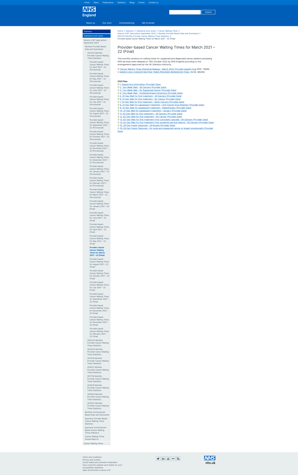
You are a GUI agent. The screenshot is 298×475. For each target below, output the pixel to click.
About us (90, 23)
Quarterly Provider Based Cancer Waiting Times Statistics (96, 421)
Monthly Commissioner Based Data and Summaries (97, 413)
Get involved (148, 23)
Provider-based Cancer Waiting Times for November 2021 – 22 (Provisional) (99, 147)
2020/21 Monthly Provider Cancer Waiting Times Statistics (98, 406)
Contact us (153, 2)
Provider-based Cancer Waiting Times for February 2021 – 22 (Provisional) (99, 182)
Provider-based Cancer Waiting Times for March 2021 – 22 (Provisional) (99, 193)
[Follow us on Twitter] (158, 460)
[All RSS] (178, 460)
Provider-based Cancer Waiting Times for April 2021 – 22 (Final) (99, 228)
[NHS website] (209, 463)
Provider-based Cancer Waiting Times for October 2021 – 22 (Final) (99, 274)
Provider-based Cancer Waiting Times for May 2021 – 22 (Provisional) (99, 77)
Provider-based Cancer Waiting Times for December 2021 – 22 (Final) (99, 309)
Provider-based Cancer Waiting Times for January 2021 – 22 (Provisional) (99, 170)
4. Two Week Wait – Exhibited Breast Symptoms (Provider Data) (151, 93)
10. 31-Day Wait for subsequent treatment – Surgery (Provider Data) (153, 110)
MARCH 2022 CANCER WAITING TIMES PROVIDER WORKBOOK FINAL (155, 72)
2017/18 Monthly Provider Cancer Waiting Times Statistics (98, 379)
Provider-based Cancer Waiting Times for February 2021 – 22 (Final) (99, 332)
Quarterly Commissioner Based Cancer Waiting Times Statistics (95, 430)
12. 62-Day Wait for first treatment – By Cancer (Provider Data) (151, 116)
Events (142, 2)
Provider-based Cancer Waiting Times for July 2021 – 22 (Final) (99, 286)
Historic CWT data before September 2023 (95, 41)
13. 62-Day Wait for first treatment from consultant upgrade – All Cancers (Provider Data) (164, 119)
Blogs (132, 2)
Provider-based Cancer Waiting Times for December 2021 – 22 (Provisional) (99, 159)
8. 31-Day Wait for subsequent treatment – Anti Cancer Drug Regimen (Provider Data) (162, 105)
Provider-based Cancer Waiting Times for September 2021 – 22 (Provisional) (99, 124)
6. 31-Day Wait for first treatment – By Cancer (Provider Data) (150, 99)
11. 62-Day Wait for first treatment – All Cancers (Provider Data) (151, 114)
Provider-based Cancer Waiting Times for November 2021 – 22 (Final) (99, 321)
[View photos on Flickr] (173, 460)
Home (87, 2)
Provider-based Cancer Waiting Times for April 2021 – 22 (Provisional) (99, 66)
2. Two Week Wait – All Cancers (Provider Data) (143, 87)
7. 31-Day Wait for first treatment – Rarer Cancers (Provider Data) (152, 102)
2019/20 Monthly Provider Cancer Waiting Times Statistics (98, 397)
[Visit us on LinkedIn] (163, 460)
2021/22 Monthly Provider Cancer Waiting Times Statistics (98, 55)
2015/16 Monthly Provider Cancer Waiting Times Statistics (98, 361)
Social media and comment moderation (100, 462)
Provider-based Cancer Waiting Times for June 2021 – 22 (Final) (99, 217)
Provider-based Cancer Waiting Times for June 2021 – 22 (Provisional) (99, 89)
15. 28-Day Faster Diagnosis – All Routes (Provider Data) (147, 125)
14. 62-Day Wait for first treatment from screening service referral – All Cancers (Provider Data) (167, 122)
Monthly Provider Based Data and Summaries (95, 47)
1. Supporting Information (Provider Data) (140, 84)
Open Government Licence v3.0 (96, 470)
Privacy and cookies (91, 460)
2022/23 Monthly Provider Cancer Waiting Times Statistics (98, 343)
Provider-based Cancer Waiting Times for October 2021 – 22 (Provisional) (99, 135)
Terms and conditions (92, 457)
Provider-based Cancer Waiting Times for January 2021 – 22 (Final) (99, 205)
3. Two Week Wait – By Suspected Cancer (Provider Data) (148, 90)
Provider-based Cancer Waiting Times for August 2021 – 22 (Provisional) (99, 112)
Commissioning (126, 23)
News (96, 2)
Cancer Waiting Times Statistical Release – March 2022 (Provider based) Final (158, 69)
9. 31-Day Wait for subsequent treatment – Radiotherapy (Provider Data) (155, 108)
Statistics (121, 2)
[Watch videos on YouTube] (168, 460)
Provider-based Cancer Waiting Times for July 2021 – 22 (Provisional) (99, 101)
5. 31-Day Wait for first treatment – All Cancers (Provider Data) (151, 96)
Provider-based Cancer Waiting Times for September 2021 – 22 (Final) (99, 298)
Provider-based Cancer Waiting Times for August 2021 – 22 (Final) (99, 263)
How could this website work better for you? (102, 465)
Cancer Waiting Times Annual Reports (94, 437)
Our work (107, 23)
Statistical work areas (93, 36)
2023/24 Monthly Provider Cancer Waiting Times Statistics (98, 352)
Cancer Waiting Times (93, 443)
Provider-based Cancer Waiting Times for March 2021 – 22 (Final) (97, 251)
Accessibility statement (93, 467)
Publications (108, 2)
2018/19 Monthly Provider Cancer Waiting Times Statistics (98, 388)
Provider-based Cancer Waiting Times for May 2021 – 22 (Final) (99, 240)
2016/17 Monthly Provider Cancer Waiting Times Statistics (98, 370)
